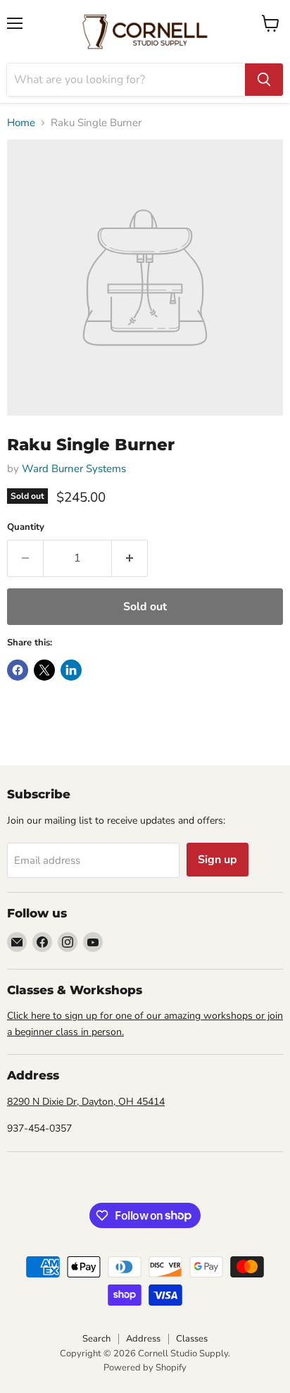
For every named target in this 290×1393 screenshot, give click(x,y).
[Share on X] (44, 670)
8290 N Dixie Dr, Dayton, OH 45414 (86, 1101)
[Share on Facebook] (17, 670)
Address (143, 1338)
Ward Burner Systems (74, 469)
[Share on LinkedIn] (71, 670)
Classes (192, 1338)
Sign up (217, 859)
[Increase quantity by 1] (130, 558)
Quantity (25, 527)
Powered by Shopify (145, 1367)
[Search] (264, 79)
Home (21, 123)
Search (96, 1338)
